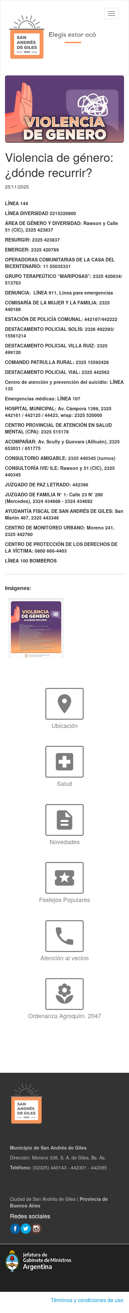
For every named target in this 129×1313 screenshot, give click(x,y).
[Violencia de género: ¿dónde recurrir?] (36, 628)
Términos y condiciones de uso (87, 1300)
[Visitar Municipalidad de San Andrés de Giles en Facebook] (15, 1227)
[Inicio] (53, 38)
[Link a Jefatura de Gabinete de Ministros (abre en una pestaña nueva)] (38, 1259)
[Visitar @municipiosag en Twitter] (26, 1227)
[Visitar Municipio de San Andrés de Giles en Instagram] (36, 1227)
